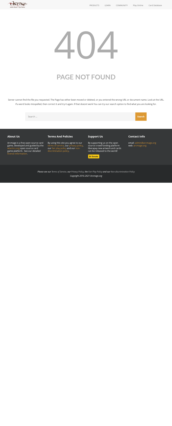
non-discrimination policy (64, 149)
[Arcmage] (17, 1)
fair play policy (59, 148)
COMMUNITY (122, 5)
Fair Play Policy (95, 171)
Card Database (155, 5)
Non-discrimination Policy (123, 171)
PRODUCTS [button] (94, 5)
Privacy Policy (77, 171)
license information (17, 153)
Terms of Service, (59, 171)
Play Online (138, 5)
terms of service (56, 145)
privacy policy (76, 145)
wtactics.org (13, 148)
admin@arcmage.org (145, 142)
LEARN (108, 5)
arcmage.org (140, 145)
